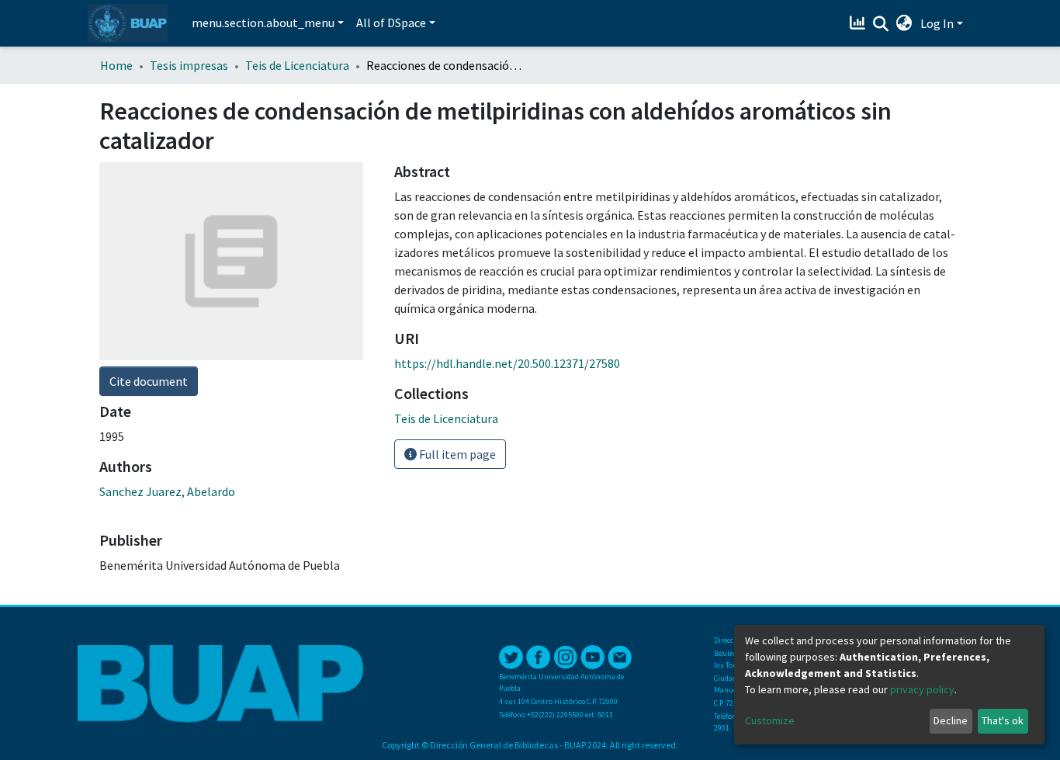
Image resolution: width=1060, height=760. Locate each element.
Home (116, 65)
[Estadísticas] (859, 23)
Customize (770, 720)
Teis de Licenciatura (297, 65)
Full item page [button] (456, 454)
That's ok (1003, 720)
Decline (951, 720)
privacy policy (922, 689)
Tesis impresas (189, 65)
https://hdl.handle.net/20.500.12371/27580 (507, 363)
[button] (904, 23)
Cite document (148, 381)
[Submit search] (881, 24)
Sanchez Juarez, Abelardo (167, 491)
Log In (937, 23)
